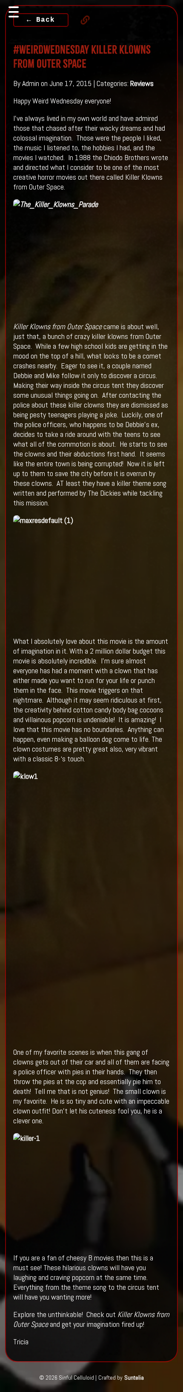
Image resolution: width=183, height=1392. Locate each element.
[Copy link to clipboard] (81, 20)
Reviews (142, 83)
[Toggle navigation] (13, 12)
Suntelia (134, 1377)
